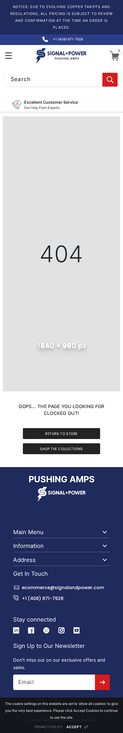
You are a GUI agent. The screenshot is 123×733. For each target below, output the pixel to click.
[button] (8, 55)
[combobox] (61, 80)
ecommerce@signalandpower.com (63, 587)
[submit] (102, 682)
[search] (110, 80)
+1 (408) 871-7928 (43, 598)
